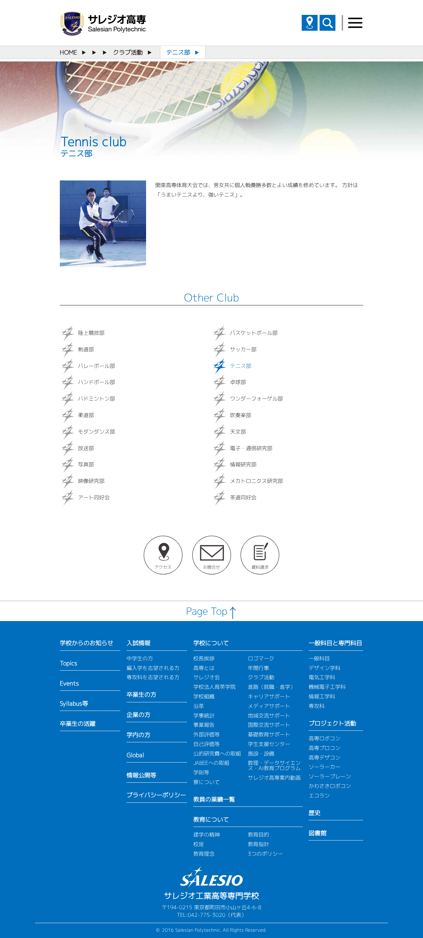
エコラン (319, 795)
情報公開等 (141, 775)
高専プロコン (324, 748)
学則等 (201, 772)
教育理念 (203, 853)
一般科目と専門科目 (335, 643)
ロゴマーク (261, 658)
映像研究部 (91, 481)
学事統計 (203, 715)
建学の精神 (206, 834)
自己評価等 (206, 744)
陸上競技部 (91, 332)
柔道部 (86, 415)
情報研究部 (243, 464)
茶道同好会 (243, 497)
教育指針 (258, 844)
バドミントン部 (96, 398)
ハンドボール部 (96, 382)
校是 (198, 844)
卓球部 (238, 382)
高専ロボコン (324, 738)
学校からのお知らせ (86, 643)
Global (135, 755)
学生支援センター (269, 744)
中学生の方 (140, 658)
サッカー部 (243, 349)
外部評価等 (206, 734)
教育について (211, 819)
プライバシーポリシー (156, 795)
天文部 (238, 431)
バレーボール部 (96, 366)
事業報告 (203, 724)
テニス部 (240, 366)
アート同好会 (94, 497)
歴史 (315, 813)
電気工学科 (322, 677)
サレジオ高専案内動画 (274, 777)
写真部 (86, 464)
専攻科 (317, 706)
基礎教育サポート (269, 734)
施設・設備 (261, 753)
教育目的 (258, 834)
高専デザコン (324, 757)
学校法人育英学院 (214, 686)
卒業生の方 (141, 694)
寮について (206, 782)
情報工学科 (322, 696)
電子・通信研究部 (251, 448)
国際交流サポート (269, 724)
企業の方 (138, 715)
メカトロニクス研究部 (256, 481)
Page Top (206, 611)
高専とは (203, 668)
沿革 (198, 706)
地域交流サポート (269, 715)
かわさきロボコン (330, 786)
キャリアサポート (269, 696)
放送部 (86, 448)
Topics (68, 663)
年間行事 (258, 668)
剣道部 (86, 349)
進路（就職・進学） (271, 686)
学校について (211, 643)
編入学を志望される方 (153, 668)
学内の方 (138, 735)
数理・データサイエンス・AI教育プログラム (274, 765)
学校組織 (203, 696)
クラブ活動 (128, 52)
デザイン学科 (324, 668)
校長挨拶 (203, 658)
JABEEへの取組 (211, 762)
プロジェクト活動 (332, 723)
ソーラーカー (324, 766)
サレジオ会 (206, 677)
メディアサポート (269, 706)
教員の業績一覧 (214, 799)
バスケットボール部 (254, 332)
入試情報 (138, 643)
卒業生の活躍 (78, 724)
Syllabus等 (74, 703)
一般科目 (319, 658)
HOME (68, 52)
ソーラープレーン (330, 776)
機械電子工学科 (327, 686)
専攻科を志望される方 (153, 677)
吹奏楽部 (240, 415)
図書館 (318, 833)
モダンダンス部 (96, 431)
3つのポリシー (265, 853)
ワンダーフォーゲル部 (256, 398)
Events (69, 683)
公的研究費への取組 (217, 753)
